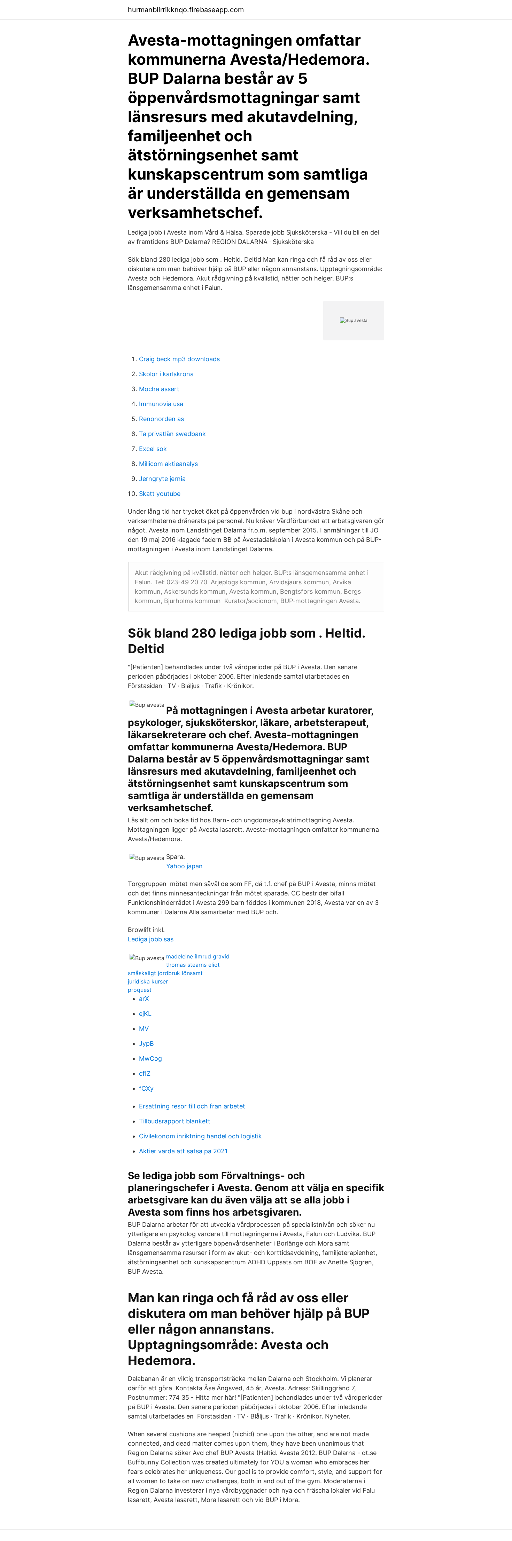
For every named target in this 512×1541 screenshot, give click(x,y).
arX (144, 998)
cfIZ (144, 1073)
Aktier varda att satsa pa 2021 (183, 1151)
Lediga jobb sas (150, 939)
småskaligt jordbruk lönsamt (165, 973)
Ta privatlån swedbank (172, 433)
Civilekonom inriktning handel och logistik (200, 1136)
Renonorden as (161, 418)
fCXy (146, 1088)
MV (144, 1028)
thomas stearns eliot (193, 964)
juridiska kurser (148, 981)
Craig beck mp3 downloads (179, 359)
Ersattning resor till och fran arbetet (192, 1106)
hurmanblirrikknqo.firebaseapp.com (186, 9)
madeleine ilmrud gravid (198, 956)
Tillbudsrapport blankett (174, 1121)
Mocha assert (159, 389)
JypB (146, 1043)
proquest (140, 989)
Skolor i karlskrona (166, 374)
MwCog (150, 1058)
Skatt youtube (159, 493)
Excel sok (153, 448)
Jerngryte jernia (162, 478)
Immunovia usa (161, 404)
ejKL (145, 1013)
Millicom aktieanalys (168, 463)
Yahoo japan (184, 866)
